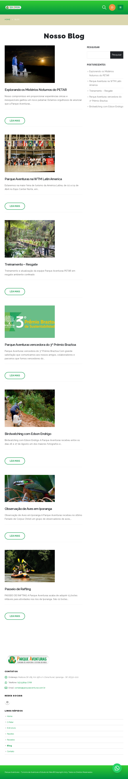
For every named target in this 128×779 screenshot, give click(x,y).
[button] (117, 768)
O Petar (10, 722)
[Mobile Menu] (120, 7)
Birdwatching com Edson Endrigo (106, 106)
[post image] (30, 64)
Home (9, 716)
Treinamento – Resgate (101, 91)
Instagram (7, 702)
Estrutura (11, 728)
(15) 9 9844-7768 (24, 682)
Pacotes (10, 734)
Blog (9, 745)
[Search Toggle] (104, 7)
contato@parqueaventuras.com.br (30, 688)
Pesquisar (93, 47)
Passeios (11, 740)
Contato (10, 751)
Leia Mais (15, 120)
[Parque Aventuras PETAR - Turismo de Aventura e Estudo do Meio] (13, 7)
